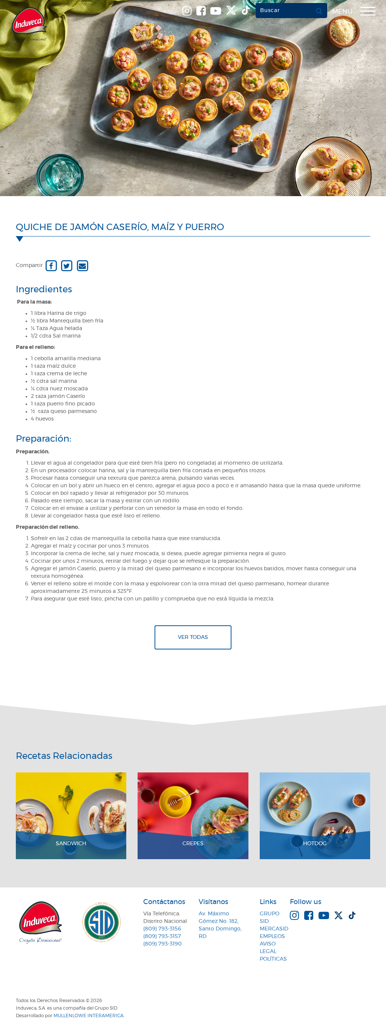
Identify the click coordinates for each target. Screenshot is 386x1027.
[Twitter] (67, 265)
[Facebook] (51, 265)
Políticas (273, 959)
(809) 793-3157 (162, 936)
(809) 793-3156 (162, 929)
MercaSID (274, 929)
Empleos (272, 936)
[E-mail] (82, 265)
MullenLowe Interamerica (89, 1015)
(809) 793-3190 (162, 944)
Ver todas (193, 637)
